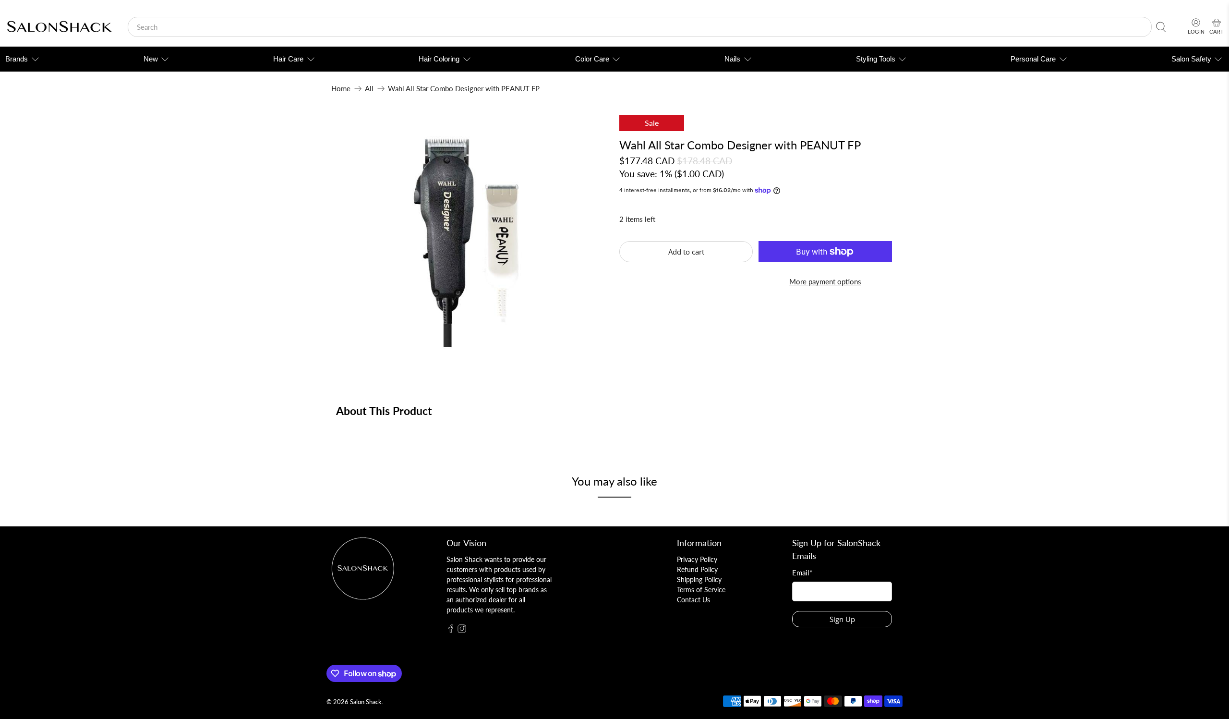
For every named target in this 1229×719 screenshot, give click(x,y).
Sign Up (842, 619)
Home (340, 88)
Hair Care (288, 59)
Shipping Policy (699, 579)
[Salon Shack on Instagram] (462, 630)
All (369, 88)
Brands (16, 59)
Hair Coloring (439, 59)
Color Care (592, 59)
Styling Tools (875, 59)
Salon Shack (366, 702)
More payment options (825, 281)
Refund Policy (697, 569)
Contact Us (693, 600)
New (151, 59)
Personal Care (1033, 59)
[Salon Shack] (59, 27)
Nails (732, 59)
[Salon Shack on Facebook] (450, 630)
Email (802, 572)
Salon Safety (1191, 59)
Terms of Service (701, 589)
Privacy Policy (697, 559)
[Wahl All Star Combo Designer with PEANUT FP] (470, 240)
